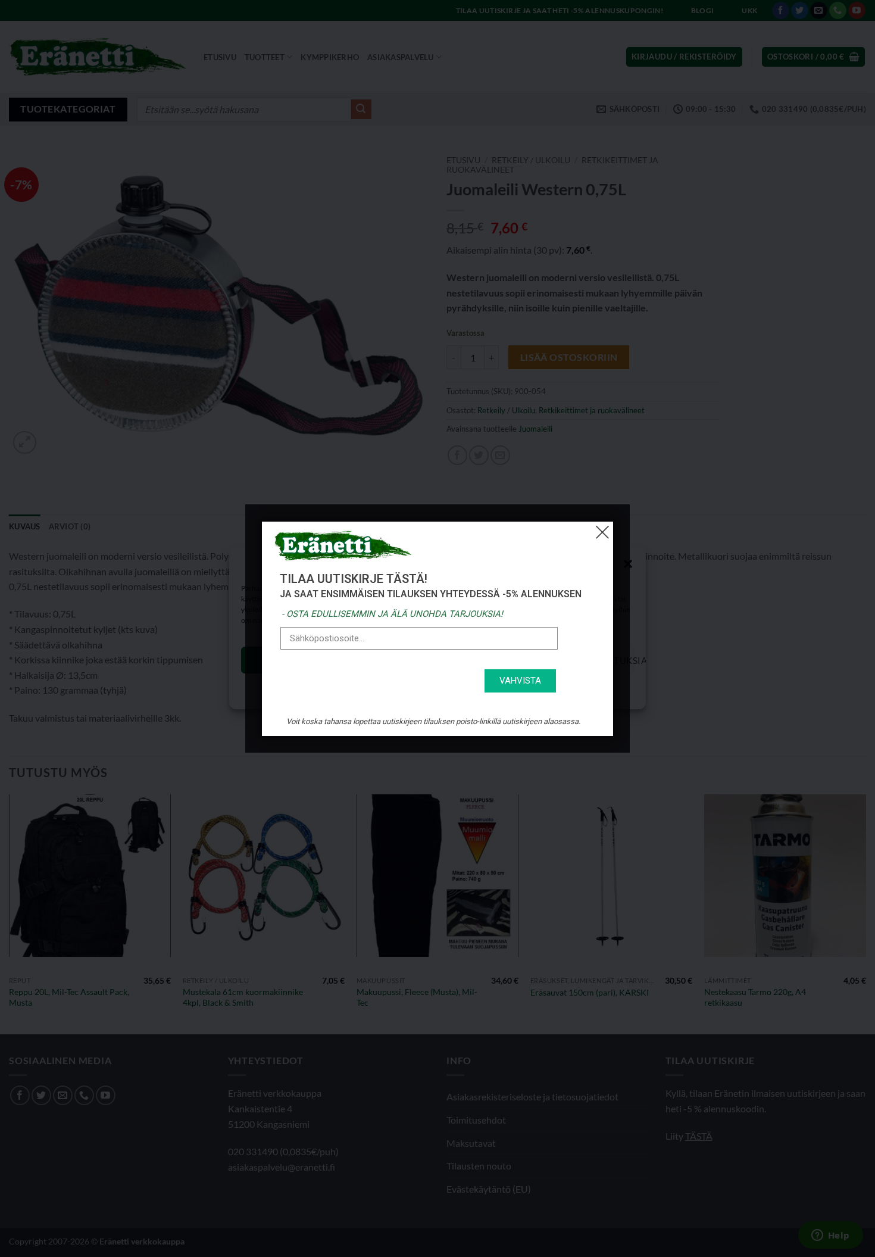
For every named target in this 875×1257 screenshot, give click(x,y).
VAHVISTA (520, 680)
